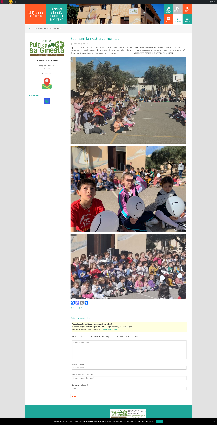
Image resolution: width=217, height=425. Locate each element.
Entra (214, 2)
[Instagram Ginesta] (47, 101)
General (75, 308)
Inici (30, 28)
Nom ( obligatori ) (78, 364)
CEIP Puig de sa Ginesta (35, 14)
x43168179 (76, 44)
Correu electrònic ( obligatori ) (83, 374)
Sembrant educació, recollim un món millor (56, 14)
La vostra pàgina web (80, 385)
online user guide (109, 329)
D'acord (159, 421)
